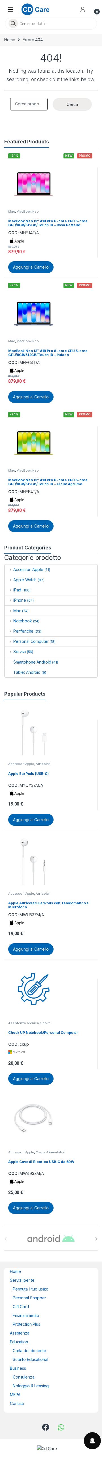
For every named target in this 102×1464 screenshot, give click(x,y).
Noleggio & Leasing (30, 1385)
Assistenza (19, 1333)
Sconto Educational (30, 1359)
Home (9, 39)
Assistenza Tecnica (23, 1023)
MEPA (15, 1394)
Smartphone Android (32, 662)
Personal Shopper (29, 1297)
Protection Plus (26, 1324)
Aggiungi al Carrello (31, 267)
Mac (11, 212)
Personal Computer (30, 641)
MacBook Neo (27, 212)
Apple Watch (25, 579)
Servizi (19, 651)
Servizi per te (22, 1280)
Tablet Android (27, 672)
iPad (17, 589)
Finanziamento (26, 1315)
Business (18, 1368)
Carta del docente (29, 1350)
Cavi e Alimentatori (50, 1152)
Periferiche (23, 631)
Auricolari (43, 764)
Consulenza (24, 1377)
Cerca (72, 104)
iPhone (19, 600)
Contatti (17, 1403)
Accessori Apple (28, 569)
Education (19, 1341)
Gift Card (21, 1306)
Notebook (22, 620)
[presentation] (96, 1239)
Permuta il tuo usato (30, 1289)
